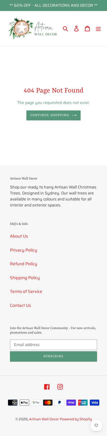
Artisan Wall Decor (44, 419)
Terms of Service (26, 291)
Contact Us (20, 305)
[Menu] (98, 28)
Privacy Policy (23, 250)
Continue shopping (49, 115)
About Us (19, 236)
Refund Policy (23, 264)
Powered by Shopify (76, 419)
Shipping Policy (25, 277)
